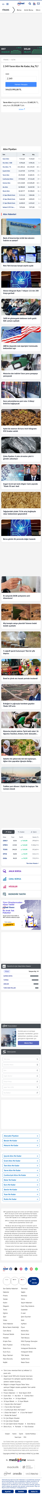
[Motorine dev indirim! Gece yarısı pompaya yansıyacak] (21, 362)
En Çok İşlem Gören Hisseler (14, 1424)
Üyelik (21, 1434)
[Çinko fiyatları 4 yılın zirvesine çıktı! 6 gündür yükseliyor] (21, 445)
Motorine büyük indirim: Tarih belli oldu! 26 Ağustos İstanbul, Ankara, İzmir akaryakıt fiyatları (20, 732)
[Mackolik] (14, 1467)
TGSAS (5, 849)
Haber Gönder (34, 1281)
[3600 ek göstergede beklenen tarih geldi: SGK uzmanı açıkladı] (21, 307)
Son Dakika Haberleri (10, 1288)
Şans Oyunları (26, 1317)
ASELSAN (6, 984)
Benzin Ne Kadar (10, 1140)
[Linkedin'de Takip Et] (26, 1269)
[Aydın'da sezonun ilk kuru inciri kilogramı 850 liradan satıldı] (21, 417)
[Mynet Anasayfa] (21, 3)
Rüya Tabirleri (8, 1355)
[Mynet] (7, 1474)
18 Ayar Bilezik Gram (9, 199)
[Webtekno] (32, 1474)
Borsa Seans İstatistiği (11, 1327)
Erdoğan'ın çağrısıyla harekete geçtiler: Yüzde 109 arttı (19, 704)
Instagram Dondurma (28, 1348)
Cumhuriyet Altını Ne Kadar (15, 1175)
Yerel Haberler (8, 1324)
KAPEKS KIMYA (8, 976)
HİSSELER (13, 886)
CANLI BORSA (15, 879)
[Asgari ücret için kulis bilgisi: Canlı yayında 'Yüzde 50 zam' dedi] (21, 472)
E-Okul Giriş (25, 1345)
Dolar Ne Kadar (10, 1180)
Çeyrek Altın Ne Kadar (12, 1156)
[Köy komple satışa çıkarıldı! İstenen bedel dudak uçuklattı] (21, 612)
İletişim (7, 1434)
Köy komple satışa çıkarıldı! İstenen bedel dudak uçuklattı (20, 624)
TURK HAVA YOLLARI (10, 988)
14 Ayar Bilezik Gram (9, 195)
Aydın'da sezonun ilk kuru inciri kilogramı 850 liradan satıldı (20, 429)
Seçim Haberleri (26, 1303)
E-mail (23, 1313)
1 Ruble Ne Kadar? (10, 1415)
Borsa (19, 10)
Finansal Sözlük (8, 1334)
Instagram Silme (26, 1352)
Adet (7, 74)
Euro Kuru (6, 1352)
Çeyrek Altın (6, 171)
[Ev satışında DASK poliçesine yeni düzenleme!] (21, 584)
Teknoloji (24, 1288)
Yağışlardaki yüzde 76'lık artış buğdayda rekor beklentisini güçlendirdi (19, 512)
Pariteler (18, 1427)
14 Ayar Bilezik (21, 1398)
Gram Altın (6, 159)
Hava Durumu (8, 1359)
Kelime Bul (25, 1331)
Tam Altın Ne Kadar (11, 1165)
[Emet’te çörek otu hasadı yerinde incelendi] (21, 667)
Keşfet (5, 1362)
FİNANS (5, 10)
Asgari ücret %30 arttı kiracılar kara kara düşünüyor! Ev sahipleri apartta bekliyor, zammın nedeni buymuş (18, 1379)
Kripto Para (7, 1341)
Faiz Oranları (29, 1427)
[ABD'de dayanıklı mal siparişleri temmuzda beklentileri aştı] (21, 334)
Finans (5, 1296)
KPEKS (5, 845)
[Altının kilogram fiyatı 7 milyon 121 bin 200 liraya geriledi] (21, 279)
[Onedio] (18, 1474)
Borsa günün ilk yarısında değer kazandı (19, 539)
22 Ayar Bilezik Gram (9, 203)
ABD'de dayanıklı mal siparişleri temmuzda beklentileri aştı (20, 347)
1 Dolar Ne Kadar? (10, 1412)
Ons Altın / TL (7, 167)
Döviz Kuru (8, 1427)
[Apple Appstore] (15, 1281)
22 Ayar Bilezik (23, 1401)
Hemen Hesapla (21, 84)
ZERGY (5, 841)
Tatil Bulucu (25, 1338)
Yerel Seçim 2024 (25, 1393)
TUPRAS (6, 980)
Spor (4, 1317)
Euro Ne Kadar (10, 1185)
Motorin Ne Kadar (11, 1145)
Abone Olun (28, 1043)
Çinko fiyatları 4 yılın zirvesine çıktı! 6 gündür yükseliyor (18, 457)
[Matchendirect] (28, 1467)
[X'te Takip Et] (15, 1269)
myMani (24, 1324)
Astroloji (24, 1296)
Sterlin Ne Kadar (10, 1189)
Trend (5, 1310)
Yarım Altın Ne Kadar (12, 1170)
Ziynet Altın (6, 191)
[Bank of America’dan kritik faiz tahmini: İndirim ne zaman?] (21, 227)
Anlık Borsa (28, 10)
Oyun (23, 1327)
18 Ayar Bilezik (9, 1401)
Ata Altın (5, 187)
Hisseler (6, 1338)
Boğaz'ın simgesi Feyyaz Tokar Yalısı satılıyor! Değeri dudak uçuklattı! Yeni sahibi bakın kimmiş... (19, 1387)
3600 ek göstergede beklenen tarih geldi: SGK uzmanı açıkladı (20, 319)
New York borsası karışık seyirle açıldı (18, 265)
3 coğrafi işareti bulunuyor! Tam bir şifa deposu (19, 652)
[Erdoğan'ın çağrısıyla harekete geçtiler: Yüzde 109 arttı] (21, 692)
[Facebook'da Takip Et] (10, 1269)
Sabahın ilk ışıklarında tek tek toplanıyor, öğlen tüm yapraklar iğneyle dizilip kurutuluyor (19, 760)
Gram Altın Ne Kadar (12, 1161)
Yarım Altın (6, 175)
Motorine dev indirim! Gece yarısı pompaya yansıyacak (20, 374)
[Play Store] (7, 1281)
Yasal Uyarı (18, 1437)
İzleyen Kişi (32, 971)
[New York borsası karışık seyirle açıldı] (21, 254)
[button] (7, 4)
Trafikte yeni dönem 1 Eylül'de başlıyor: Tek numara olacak (20, 787)
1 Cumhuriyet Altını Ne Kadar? (14, 1410)
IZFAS (5, 854)
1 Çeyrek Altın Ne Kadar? (12, 1404)
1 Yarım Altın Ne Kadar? (12, 1407)
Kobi (22, 1320)
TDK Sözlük (25, 1355)
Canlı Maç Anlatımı (27, 1306)
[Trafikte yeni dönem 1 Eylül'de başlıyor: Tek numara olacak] (21, 775)
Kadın (5, 1303)
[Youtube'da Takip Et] (31, 1269)
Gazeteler (24, 1310)
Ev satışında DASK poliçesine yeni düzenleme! (16, 597)
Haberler (6, 1292)
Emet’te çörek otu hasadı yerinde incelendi (20, 678)
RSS (25, 1437)
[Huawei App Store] (23, 1281)
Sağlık (23, 1292)
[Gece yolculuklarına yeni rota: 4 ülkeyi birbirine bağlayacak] (21, 390)
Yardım (14, 1434)
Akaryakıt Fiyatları (11, 1136)
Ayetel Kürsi (25, 1359)
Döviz (38, 10)
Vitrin (23, 1299)
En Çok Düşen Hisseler (12, 1418)
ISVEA (5, 858)
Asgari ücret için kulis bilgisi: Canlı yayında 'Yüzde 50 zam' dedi (20, 485)
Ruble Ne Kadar (10, 1199)
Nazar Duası (25, 1362)
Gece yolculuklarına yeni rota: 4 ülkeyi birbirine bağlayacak (18, 402)
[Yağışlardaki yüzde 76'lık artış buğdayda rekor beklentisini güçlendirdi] (21, 500)
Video (5, 1320)
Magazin (6, 1306)
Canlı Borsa (7, 1331)
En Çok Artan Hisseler (11, 1421)
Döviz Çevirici (11, 1052)
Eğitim (5, 1313)
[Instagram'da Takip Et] (21, 1269)
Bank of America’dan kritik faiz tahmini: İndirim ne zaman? (19, 239)
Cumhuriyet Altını (8, 179)
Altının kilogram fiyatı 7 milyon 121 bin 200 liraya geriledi (21, 292)
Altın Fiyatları (8, 1345)
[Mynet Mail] (38, 4)
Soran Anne (25, 1334)
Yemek (5, 1299)
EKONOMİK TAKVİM (17, 894)
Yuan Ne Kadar (10, 1194)
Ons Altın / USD (7, 163)
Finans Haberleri (9, 1393)
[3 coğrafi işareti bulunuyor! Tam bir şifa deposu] (21, 639)
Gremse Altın (6, 183)
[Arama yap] (29, 4)
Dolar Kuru (7, 1348)
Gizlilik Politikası (30, 1434)
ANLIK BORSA (15, 871)
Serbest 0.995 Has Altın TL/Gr (9, 207)
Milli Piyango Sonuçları (29, 1341)
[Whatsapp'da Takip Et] (36, 1269)
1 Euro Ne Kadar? (26, 1412)
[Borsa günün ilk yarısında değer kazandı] (21, 528)
